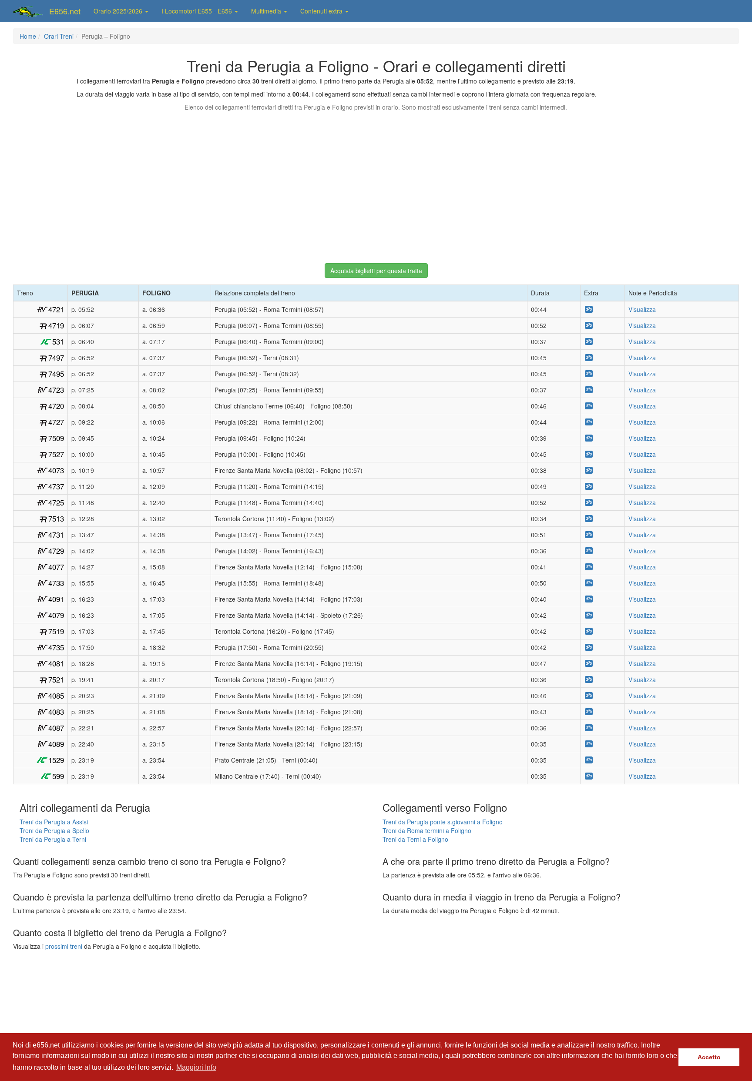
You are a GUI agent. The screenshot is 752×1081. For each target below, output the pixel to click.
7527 (56, 454)
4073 (56, 470)
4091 (56, 599)
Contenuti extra (322, 11)
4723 (56, 390)
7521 (56, 679)
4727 (56, 422)
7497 (56, 357)
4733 (56, 583)
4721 (56, 309)
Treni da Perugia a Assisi (54, 821)
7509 (56, 438)
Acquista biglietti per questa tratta (376, 270)
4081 (56, 663)
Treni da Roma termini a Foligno (427, 830)
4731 (56, 534)
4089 (56, 744)
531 (58, 341)
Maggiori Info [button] (196, 1067)
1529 (56, 760)
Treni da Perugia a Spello (54, 830)
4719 (56, 325)
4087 (56, 728)
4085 (56, 695)
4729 (56, 551)
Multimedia (267, 11)
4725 (56, 502)
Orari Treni (59, 36)
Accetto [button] (709, 1057)
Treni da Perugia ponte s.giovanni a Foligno (443, 821)
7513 (56, 518)
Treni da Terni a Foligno (415, 839)
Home (28, 36)
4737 (56, 486)
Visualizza (642, 309)
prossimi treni (63, 946)
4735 (56, 647)
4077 (56, 567)
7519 (56, 631)
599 (58, 776)
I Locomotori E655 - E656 (197, 11)
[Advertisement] (376, 183)
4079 (56, 615)
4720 (56, 406)
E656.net (65, 11)
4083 (56, 711)
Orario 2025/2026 (119, 11)
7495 (56, 373)
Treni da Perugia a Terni (53, 839)
